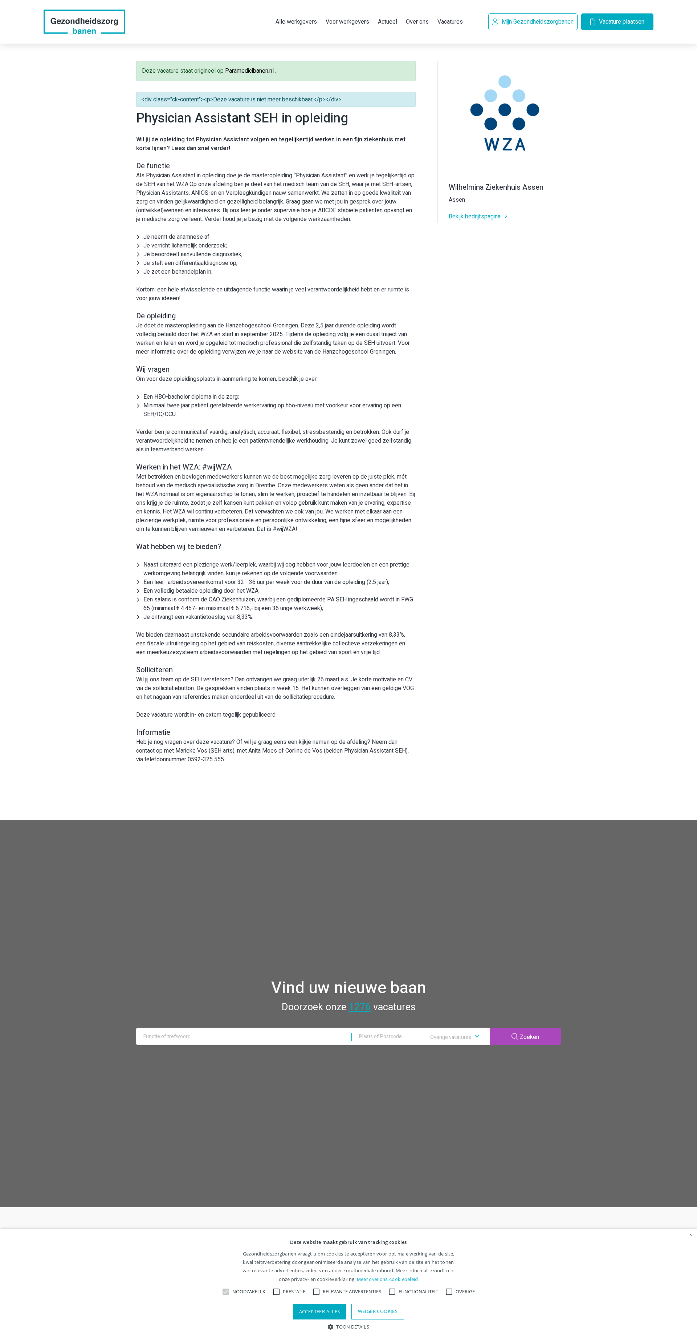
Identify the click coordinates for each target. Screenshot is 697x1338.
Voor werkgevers (347, 21)
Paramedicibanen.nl (250, 71)
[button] (348, 1326)
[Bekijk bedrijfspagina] (505, 171)
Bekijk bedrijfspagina (475, 216)
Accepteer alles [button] (319, 1311)
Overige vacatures (451, 1037)
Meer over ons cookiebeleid (387, 1279)
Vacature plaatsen (621, 21)
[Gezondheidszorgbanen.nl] (84, 22)
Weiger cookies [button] (378, 1311)
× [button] (690, 1234)
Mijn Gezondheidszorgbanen (538, 21)
